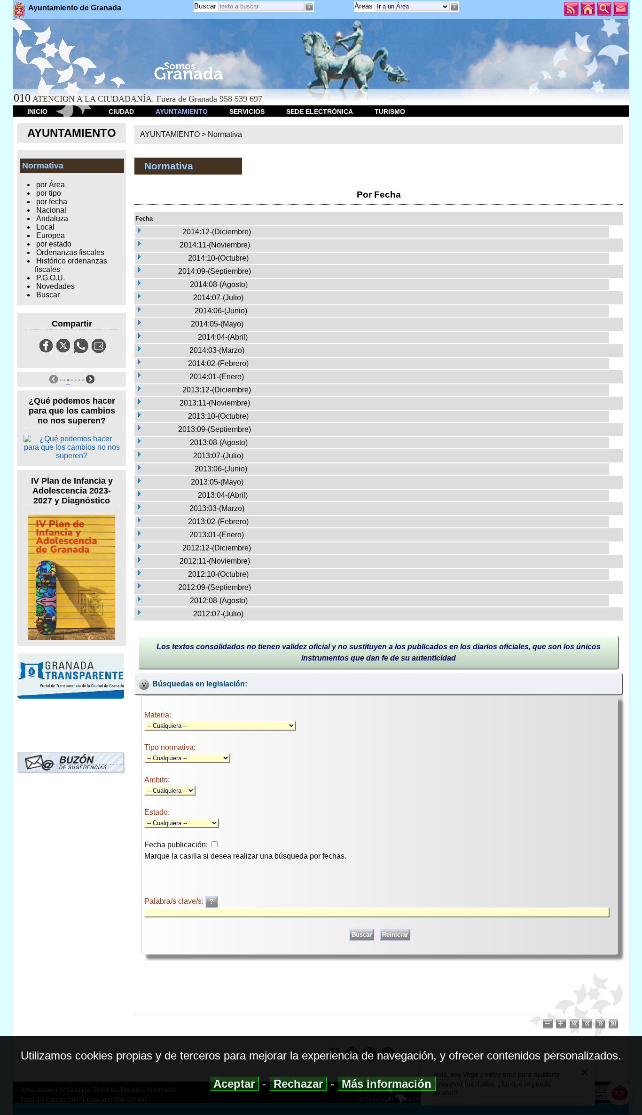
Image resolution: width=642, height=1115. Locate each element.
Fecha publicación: (176, 845)
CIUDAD (121, 111)
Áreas (364, 6)
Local (45, 227)
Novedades (55, 286)
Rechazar (298, 1083)
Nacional (51, 210)
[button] (454, 7)
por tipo (48, 193)
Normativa (225, 134)
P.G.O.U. (50, 278)
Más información (386, 1083)
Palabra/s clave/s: (174, 901)
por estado (53, 244)
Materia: (157, 715)
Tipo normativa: (170, 747)
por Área (50, 185)
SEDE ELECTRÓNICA (319, 111)
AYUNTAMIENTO (182, 111)
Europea (50, 235)
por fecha (51, 202)
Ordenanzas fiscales (70, 252)
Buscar (205, 6)
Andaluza (52, 219)
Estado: (157, 812)
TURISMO (390, 111)
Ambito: (157, 780)
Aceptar (234, 1083)
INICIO (37, 111)
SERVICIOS (247, 111)
